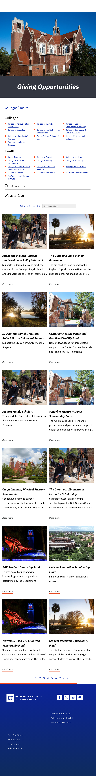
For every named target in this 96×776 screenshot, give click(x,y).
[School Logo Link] (26, 698)
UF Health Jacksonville (47, 173)
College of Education (16, 130)
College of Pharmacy (74, 160)
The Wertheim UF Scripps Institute (18, 177)
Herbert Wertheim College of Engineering (78, 137)
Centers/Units (15, 185)
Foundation (14, 739)
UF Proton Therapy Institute (78, 173)
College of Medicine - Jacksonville (17, 161)
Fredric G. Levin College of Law (48, 137)
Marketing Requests (61, 722)
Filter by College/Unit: (30, 206)
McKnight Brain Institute (76, 166)
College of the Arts (45, 124)
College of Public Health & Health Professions (19, 168)
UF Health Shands (15, 173)
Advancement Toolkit (62, 718)
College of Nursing (44, 160)
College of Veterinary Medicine (46, 168)
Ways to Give (14, 195)
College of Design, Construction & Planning (76, 125)
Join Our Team (15, 735)
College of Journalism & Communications (76, 131)
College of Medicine (74, 157)
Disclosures (14, 744)
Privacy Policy (15, 748)
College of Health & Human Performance (48, 131)
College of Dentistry (45, 157)
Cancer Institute (14, 157)
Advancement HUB (61, 713)
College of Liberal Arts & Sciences (18, 137)
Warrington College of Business (17, 143)
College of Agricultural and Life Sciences (19, 125)
